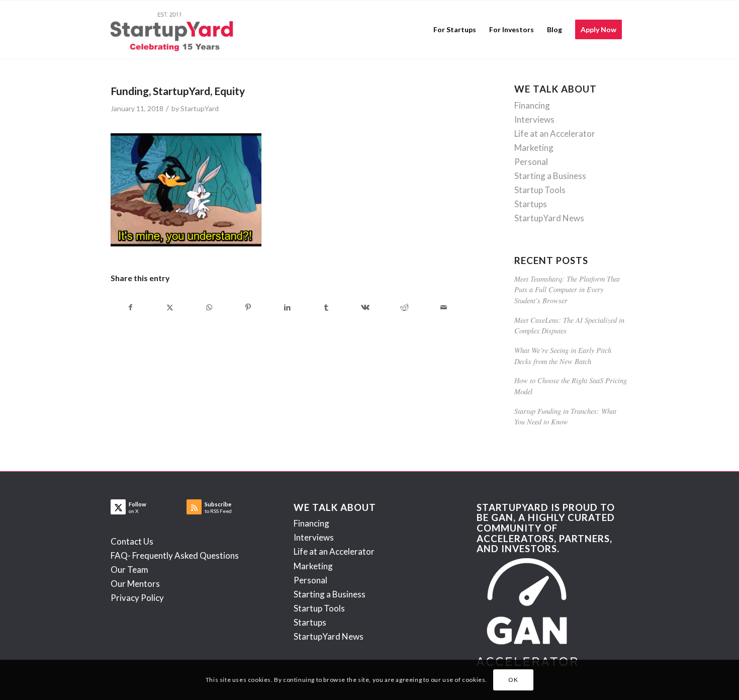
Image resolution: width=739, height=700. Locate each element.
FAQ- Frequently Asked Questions (175, 555)
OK (513, 679)
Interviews (534, 119)
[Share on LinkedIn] (287, 307)
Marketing (533, 147)
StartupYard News (549, 218)
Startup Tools (540, 190)
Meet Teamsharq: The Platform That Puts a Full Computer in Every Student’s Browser (567, 289)
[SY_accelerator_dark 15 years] (174, 30)
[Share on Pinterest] (248, 307)
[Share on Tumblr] (326, 307)
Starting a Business (550, 175)
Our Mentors (135, 583)
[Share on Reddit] (404, 307)
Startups (530, 204)
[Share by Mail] (443, 307)
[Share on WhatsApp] (209, 307)
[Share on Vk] (365, 307)
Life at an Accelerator (554, 133)
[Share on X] (170, 307)
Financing (532, 105)
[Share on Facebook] (130, 307)
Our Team (129, 569)
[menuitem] (455, 30)
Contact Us (132, 541)
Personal (531, 161)
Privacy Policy (137, 597)
